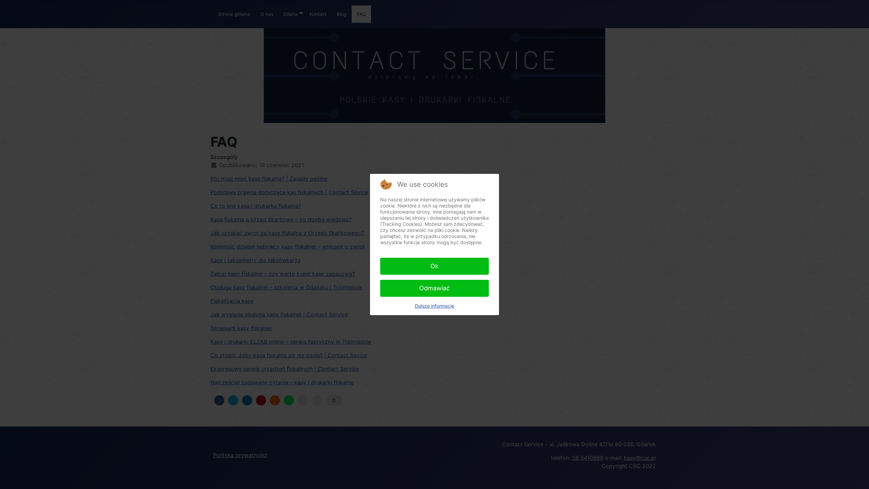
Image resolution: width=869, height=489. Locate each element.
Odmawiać (434, 288)
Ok (434, 266)
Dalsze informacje (434, 306)
